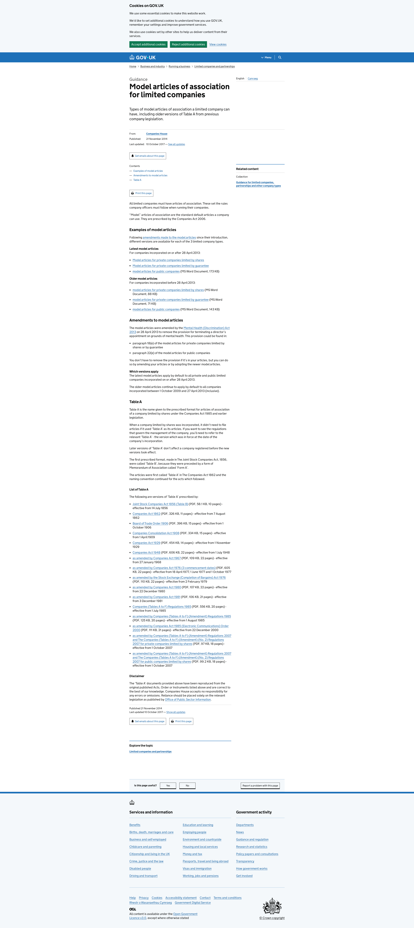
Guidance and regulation (252, 839)
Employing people (194, 832)
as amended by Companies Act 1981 (156, 597)
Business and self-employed (147, 839)
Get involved (244, 876)
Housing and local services (200, 847)
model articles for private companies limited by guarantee (171, 299)
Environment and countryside (202, 839)
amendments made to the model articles (169, 237)
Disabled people (140, 868)
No (191, 785)
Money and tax (192, 854)
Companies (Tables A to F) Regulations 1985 (162, 606)
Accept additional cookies (148, 44)
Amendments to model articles (150, 175)
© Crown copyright (272, 918)
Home (132, 66)
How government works (251, 868)
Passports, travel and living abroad (206, 861)
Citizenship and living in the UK (149, 854)
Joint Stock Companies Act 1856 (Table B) (160, 504)
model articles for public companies (156, 271)
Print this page (143, 193)
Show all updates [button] (175, 712)
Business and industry (152, 66)
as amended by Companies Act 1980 (157, 587)
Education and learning (198, 825)
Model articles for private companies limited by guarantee (171, 266)
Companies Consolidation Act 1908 (156, 533)
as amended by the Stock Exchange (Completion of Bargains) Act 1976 (179, 577)
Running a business (179, 66)
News (240, 832)
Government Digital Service (193, 902)
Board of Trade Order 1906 (150, 523)
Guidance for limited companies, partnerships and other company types (258, 184)
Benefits (134, 825)
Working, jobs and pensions (201, 876)
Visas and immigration (197, 868)
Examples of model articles (148, 170)
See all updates (176, 144)
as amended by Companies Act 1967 (157, 558)
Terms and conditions (228, 898)
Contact (205, 898)
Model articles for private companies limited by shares (168, 260)
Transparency (245, 861)
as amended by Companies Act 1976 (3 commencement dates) (174, 568)
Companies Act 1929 (146, 543)
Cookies (157, 898)
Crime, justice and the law (146, 861)
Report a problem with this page (260, 785)
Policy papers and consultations (257, 854)
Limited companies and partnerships (214, 66)
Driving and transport (143, 876)
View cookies (218, 44)
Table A (137, 179)
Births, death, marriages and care (151, 832)
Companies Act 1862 (146, 514)
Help (132, 898)
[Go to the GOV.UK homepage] (142, 57)
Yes (171, 785)
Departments (245, 825)
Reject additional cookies (188, 44)
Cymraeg (253, 78)
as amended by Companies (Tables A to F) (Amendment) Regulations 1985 (182, 616)
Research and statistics (251, 847)
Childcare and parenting (145, 847)
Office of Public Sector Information (188, 699)
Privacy (144, 898)
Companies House (156, 133)
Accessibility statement (181, 898)
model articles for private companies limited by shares (168, 290)
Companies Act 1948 (146, 552)
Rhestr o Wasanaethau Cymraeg (150, 902)
